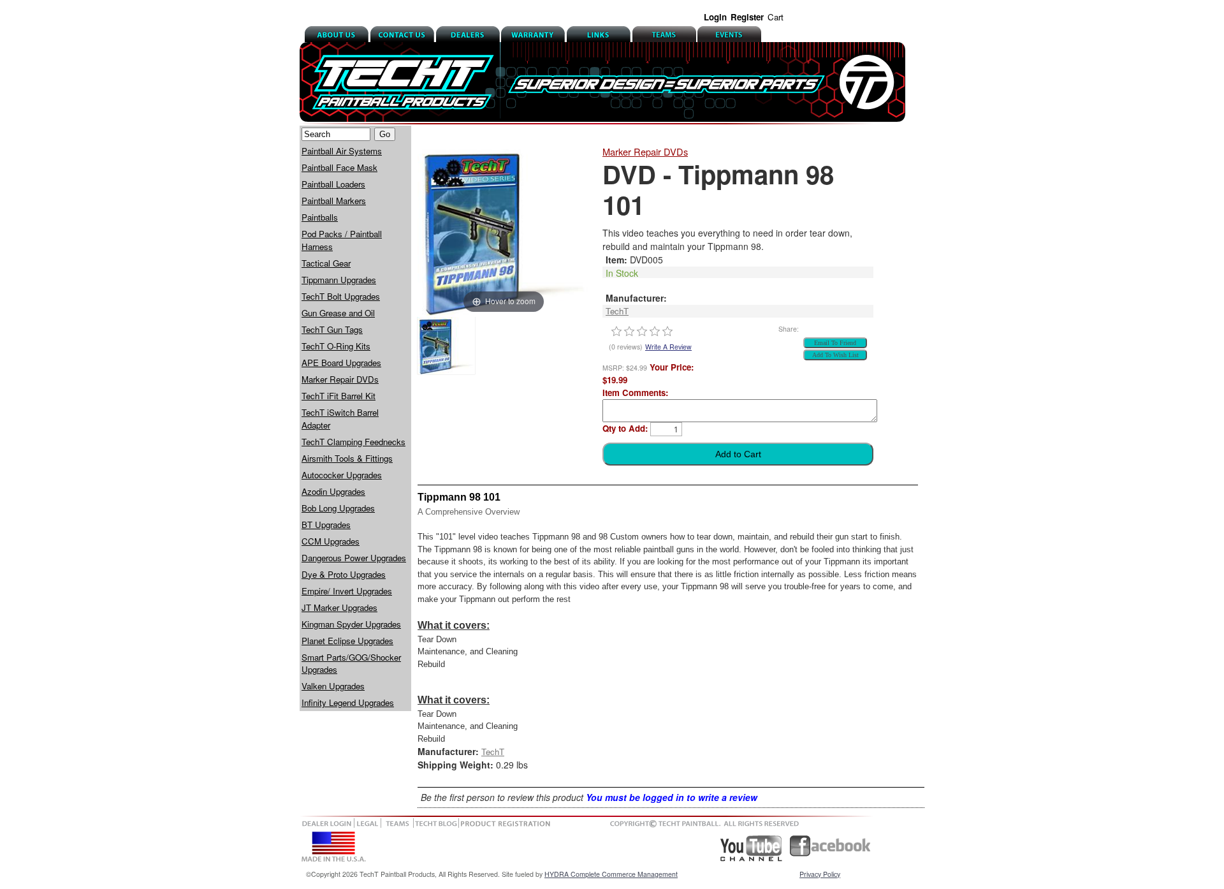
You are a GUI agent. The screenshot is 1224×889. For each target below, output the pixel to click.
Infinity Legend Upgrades (348, 702)
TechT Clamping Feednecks (353, 442)
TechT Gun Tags (332, 329)
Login (715, 17)
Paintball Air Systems (342, 151)
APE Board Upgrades (341, 362)
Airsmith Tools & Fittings (347, 458)
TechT (617, 311)
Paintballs (320, 217)
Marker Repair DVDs (340, 379)
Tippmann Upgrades (339, 280)
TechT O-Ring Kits (336, 346)
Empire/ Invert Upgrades (347, 591)
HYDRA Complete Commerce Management (611, 874)
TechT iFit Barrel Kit (338, 396)
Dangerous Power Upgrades (354, 558)
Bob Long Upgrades (338, 508)
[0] (616, 331)
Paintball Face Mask (339, 167)
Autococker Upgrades (342, 475)
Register (747, 17)
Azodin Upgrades (333, 491)
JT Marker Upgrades (339, 607)
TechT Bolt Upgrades (341, 296)
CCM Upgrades (331, 541)
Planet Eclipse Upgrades (347, 641)
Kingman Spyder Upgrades (351, 624)
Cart (775, 17)
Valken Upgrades (333, 686)
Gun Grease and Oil (338, 313)
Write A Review (668, 346)
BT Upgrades (326, 524)
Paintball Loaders (333, 184)
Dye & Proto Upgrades (344, 574)
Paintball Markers (334, 201)
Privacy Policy (819, 874)
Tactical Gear (326, 263)
